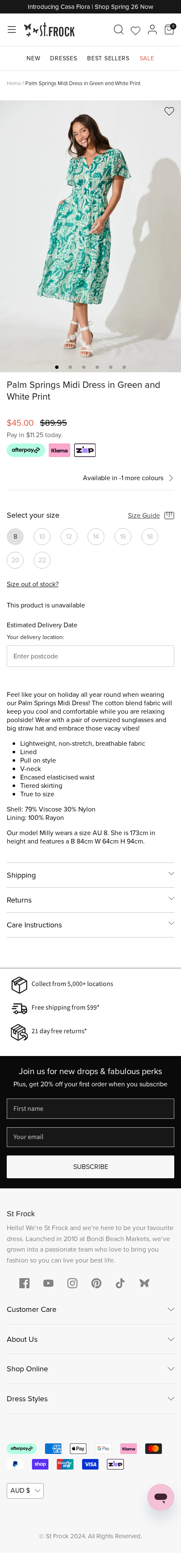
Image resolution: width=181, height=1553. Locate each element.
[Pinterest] (96, 1283)
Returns (19, 900)
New (33, 58)
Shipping (21, 875)
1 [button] (57, 367)
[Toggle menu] (12, 29)
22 (42, 560)
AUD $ (20, 1490)
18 (150, 536)
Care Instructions (34, 924)
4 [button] (97, 367)
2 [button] (70, 367)
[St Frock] (49, 30)
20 (15, 560)
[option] (90, 236)
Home (14, 83)
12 (69, 536)
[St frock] (144, 1283)
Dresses (63, 58)
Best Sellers (108, 58)
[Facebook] (24, 1283)
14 (96, 536)
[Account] (152, 29)
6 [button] (124, 367)
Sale (147, 58)
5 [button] (110, 367)
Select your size (33, 516)
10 (42, 536)
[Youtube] (48, 1283)
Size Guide (144, 515)
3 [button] (83, 367)
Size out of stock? (33, 584)
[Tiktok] (120, 1283)
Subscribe (90, 1166)
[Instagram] (72, 1283)
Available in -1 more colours (123, 478)
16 (123, 536)
